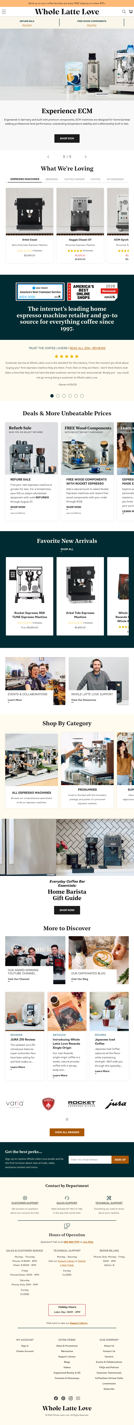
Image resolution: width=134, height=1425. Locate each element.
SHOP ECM (67, 138)
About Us (109, 1345)
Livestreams (109, 1383)
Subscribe (109, 1389)
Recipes (100, 1035)
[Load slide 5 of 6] (76, 395)
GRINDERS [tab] (51, 179)
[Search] (124, 11)
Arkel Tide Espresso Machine (80, 615)
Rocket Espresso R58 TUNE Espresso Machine (29, 615)
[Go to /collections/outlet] (31, 448)
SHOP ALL (67, 549)
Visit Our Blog (79, 979)
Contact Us (109, 1351)
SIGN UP (120, 1159)
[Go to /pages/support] (99, 681)
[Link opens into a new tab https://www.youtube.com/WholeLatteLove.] (35, 960)
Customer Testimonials (109, 1372)
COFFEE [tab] (95, 179)
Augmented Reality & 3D (67, 1372)
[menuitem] (25, 1346)
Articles (59, 1035)
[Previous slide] (48, 157)
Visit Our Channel (18, 979)
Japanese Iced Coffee (105, 1042)
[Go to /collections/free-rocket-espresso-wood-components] (87, 448)
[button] (4, 11)
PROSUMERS (87, 790)
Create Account (25, 1351)
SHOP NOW (29, 211)
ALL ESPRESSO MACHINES (31, 793)
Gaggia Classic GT (80, 239)
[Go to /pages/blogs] (99, 960)
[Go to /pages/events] (35, 681)
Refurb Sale (27, 21)
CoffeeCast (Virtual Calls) (109, 1378)
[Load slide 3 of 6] (64, 395)
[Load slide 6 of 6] (82, 395)
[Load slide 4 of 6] (70, 395)
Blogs (67, 1362)
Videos (67, 1367)
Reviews (16, 1035)
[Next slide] (86, 157)
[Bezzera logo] (118, 1104)
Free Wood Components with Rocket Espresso (86, 482)
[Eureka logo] (18, 1104)
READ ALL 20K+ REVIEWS (87, 348)
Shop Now (27, 25)
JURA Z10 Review (22, 1040)
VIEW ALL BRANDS (67, 1132)
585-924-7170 (71, 1242)
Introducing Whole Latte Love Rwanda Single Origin (66, 1044)
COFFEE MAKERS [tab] (74, 179)
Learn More (15, 700)
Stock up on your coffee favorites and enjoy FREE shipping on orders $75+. (67, 3)
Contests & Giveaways (67, 1378)
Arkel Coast (29, 239)
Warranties (67, 1351)
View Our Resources (83, 700)
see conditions (17, 513)
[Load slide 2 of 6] (58, 395)
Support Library (66, 1261)
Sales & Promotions (67, 1345)
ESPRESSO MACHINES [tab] (24, 179)
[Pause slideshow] (67, 1119)
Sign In (25, 1345)
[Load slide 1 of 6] (52, 395)
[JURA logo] (85, 1104)
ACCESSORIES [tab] (115, 179)
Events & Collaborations (109, 1362)
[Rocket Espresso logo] (51, 1104)
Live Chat (88, 1242)
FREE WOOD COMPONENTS (91, 21)
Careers (109, 1356)
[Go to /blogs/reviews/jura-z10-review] (24, 1011)
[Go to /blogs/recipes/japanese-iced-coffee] (109, 1011)
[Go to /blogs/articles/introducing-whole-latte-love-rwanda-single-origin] (67, 1011)
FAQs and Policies (109, 1367)
